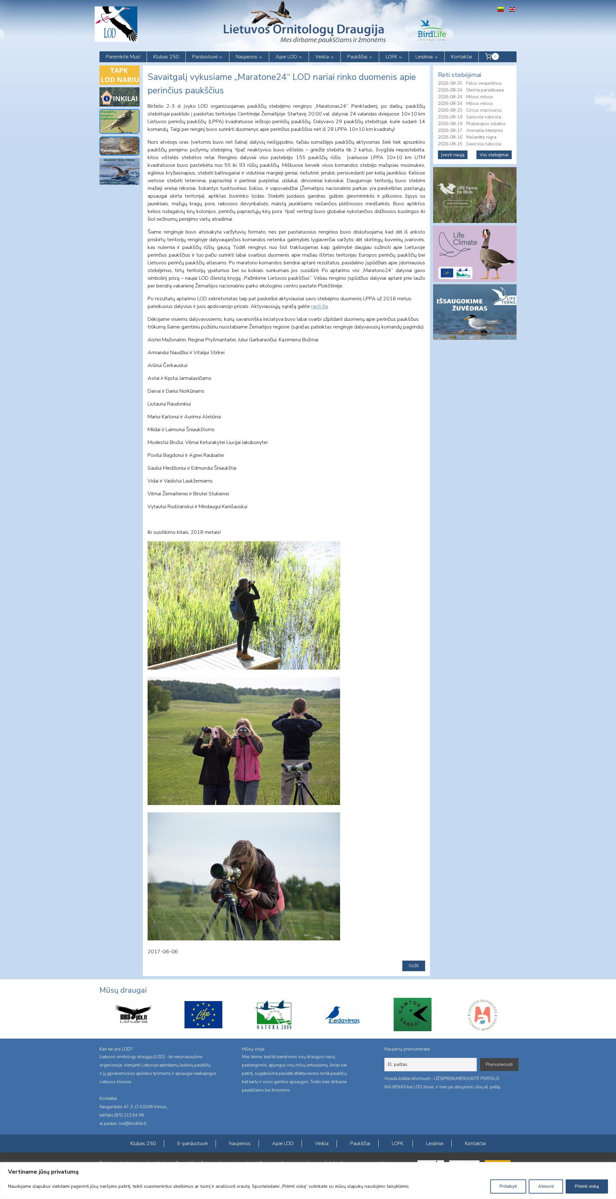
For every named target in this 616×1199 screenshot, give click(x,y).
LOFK (397, 1143)
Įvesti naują (452, 155)
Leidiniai (434, 1143)
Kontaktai (461, 56)
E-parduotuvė (192, 1143)
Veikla (322, 1143)
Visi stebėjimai (494, 155)
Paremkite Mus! (123, 56)
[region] (308, 1180)
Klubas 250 (166, 56)
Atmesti (546, 1186)
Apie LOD (283, 1143)
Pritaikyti (508, 1186)
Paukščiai (360, 1143)
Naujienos (240, 1143)
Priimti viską (587, 1186)
